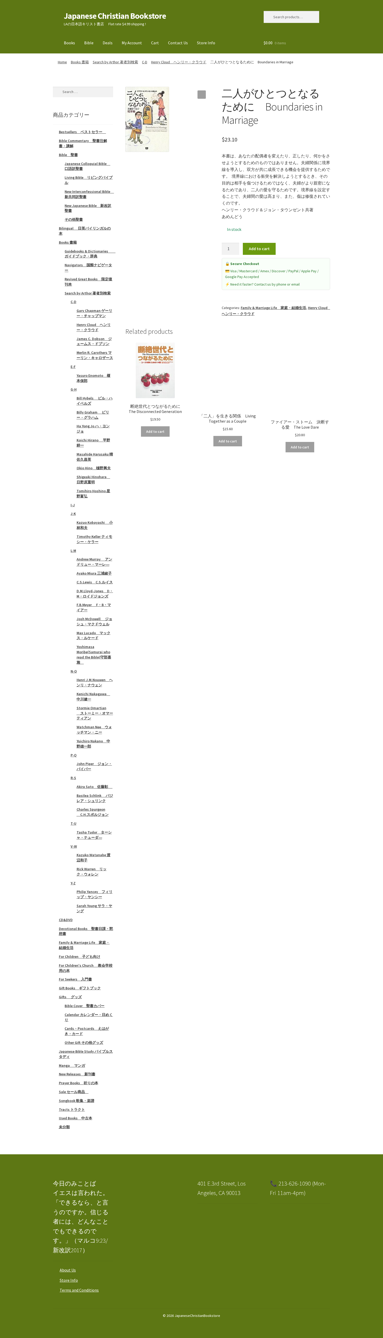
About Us (68, 1270)
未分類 (64, 1127)
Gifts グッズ (70, 997)
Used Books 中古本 (75, 1118)
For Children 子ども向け (79, 956)
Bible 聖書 (68, 154)
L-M (73, 550)
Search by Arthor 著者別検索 (115, 62)
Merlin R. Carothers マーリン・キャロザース (95, 355)
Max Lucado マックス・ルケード (93, 635)
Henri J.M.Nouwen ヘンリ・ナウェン (95, 682)
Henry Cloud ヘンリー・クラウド (178, 62)
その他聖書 (74, 219)
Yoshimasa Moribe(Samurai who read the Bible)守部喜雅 (94, 654)
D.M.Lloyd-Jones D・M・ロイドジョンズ (95, 594)
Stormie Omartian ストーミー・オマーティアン (95, 713)
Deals (108, 42)
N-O (74, 671)
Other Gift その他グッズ (84, 1042)
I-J (73, 505)
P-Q (74, 755)
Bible (89, 42)
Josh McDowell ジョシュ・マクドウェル (94, 621)
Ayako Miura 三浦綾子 (94, 573)
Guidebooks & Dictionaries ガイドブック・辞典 (90, 254)
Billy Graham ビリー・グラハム (93, 415)
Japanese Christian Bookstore (115, 16)
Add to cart (259, 248)
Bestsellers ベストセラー (82, 132)
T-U (73, 823)
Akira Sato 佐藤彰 (95, 786)
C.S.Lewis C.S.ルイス (95, 582)
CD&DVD (66, 919)
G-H (74, 389)
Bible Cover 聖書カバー (84, 1005)
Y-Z (73, 883)
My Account (132, 42)
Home (62, 62)
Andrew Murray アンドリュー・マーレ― (94, 562)
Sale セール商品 (74, 1091)
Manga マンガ (72, 1065)
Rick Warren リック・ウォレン (92, 872)
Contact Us (178, 42)
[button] (201, 94)
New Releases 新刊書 (77, 1074)
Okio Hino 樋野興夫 (94, 468)
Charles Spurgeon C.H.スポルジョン (93, 812)
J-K (73, 513)
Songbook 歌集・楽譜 (76, 1100)
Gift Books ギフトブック (80, 988)
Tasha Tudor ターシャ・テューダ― (94, 835)
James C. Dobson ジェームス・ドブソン (94, 341)
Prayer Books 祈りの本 (78, 1083)
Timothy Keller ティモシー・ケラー (94, 539)
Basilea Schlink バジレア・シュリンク (95, 798)
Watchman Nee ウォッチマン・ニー (94, 730)
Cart (155, 42)
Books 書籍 (80, 62)
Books (69, 42)
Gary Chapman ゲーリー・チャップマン (94, 313)
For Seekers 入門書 (75, 979)
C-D (144, 62)
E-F (73, 366)
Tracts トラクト (72, 1109)
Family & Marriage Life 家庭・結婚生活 (273, 307)
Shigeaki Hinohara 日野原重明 (93, 479)
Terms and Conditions (79, 1290)
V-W (74, 846)
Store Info (206, 42)
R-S (73, 777)
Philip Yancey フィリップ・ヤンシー (95, 894)
